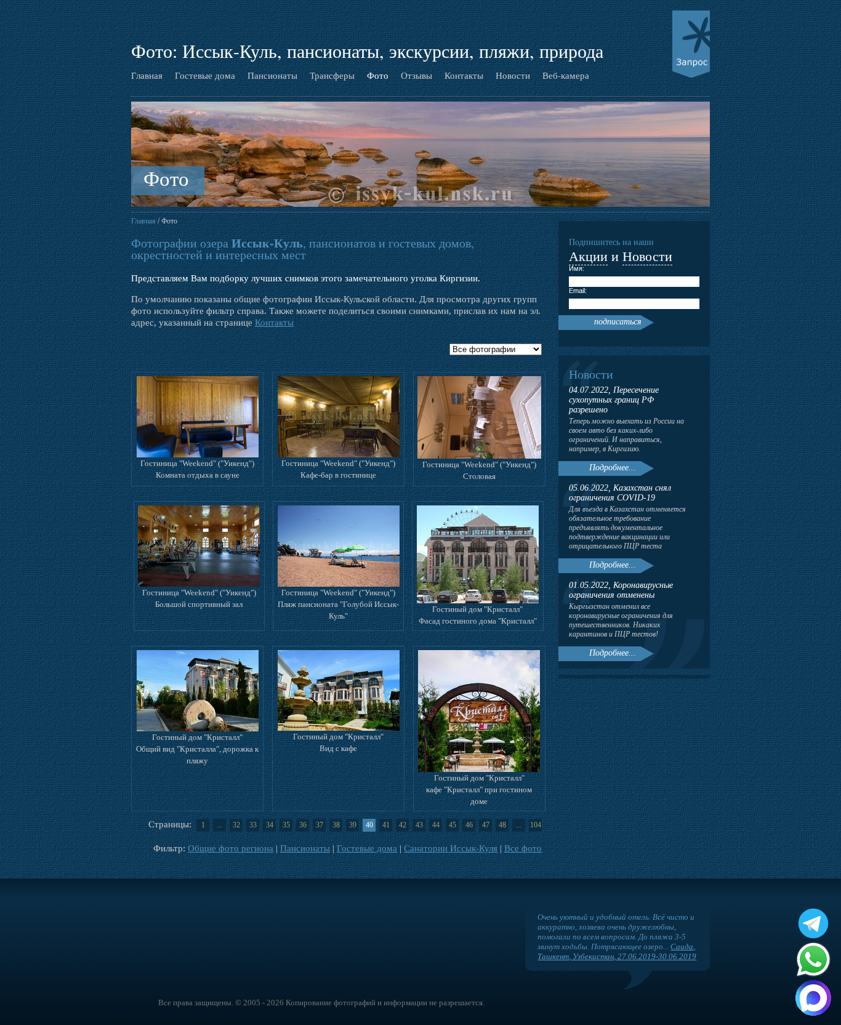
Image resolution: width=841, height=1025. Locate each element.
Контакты (464, 75)
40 (369, 825)
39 (352, 825)
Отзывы (416, 75)
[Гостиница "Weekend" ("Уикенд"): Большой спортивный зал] (199, 584)
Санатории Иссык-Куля (450, 848)
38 (336, 825)
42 (402, 825)
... (219, 825)
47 (485, 825)
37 (319, 825)
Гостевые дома (205, 75)
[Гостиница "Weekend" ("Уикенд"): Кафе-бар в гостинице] (339, 454)
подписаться (618, 321)
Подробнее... (612, 467)
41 (386, 825)
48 (502, 825)
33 (253, 825)
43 (419, 825)
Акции (588, 256)
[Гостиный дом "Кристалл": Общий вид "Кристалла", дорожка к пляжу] (198, 728)
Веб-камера (565, 75)
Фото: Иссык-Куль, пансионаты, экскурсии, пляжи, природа (367, 50)
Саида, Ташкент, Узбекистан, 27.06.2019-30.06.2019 (616, 951)
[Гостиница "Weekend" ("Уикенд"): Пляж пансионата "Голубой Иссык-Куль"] (339, 584)
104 (535, 825)
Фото (377, 75)
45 (452, 825)
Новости (513, 75)
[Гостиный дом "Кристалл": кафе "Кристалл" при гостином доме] (479, 769)
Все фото (523, 848)
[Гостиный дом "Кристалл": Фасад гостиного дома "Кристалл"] (478, 600)
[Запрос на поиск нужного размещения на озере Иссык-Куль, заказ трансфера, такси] (691, 44)
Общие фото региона (230, 848)
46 (469, 825)
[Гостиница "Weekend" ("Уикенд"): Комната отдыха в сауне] (198, 454)
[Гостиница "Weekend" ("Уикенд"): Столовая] (479, 455)
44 (436, 825)
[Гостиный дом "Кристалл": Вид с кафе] (339, 728)
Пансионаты (272, 75)
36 (303, 825)
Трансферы (332, 75)
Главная (147, 75)
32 (236, 825)
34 (269, 825)
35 (286, 825)
